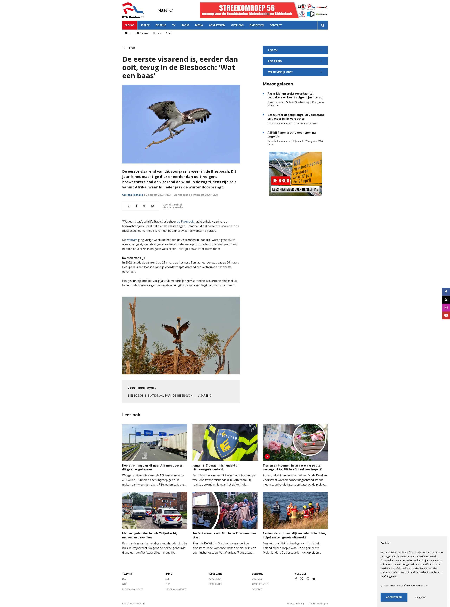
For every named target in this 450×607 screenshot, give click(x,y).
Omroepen (257, 25)
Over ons (237, 25)
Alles (127, 33)
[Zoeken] (322, 25)
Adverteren (217, 25)
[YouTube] (314, 578)
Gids (124, 584)
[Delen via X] (144, 206)
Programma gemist (132, 589)
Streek (145, 25)
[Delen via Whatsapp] (152, 206)
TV (173, 25)
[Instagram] (308, 578)
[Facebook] (296, 578)
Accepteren (394, 597)
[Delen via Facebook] (136, 206)
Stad (168, 33)
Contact (276, 25)
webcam (132, 240)
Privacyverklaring (295, 603)
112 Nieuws (142, 33)
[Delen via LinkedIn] (129, 206)
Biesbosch (135, 395)
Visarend (204, 395)
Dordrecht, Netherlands (174, 10)
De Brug (161, 25)
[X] (301, 578)
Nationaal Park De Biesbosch (170, 395)
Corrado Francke (132, 194)
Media (199, 25)
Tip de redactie (260, 584)
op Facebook (185, 221)
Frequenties (215, 584)
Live (124, 578)
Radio (185, 25)
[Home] (137, 10)
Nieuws (129, 25)
